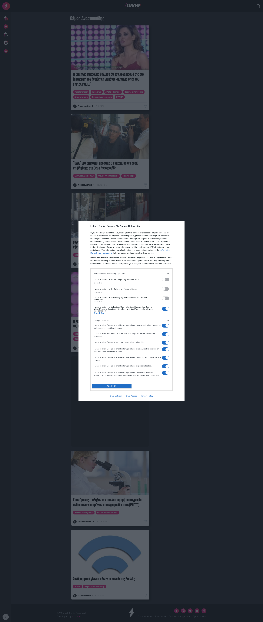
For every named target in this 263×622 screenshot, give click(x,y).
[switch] (165, 279)
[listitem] (131, 273)
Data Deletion (116, 396)
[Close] (178, 226)
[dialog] (131, 311)
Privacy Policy (147, 396)
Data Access (131, 396)
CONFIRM (112, 386)
